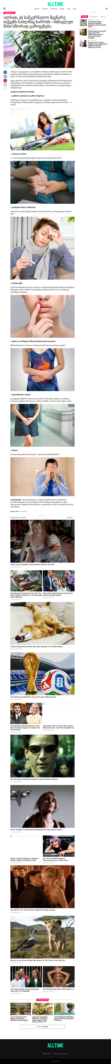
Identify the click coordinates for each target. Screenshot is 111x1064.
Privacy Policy (46, 1054)
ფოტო (75, 9)
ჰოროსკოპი (53, 9)
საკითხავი (45, 9)
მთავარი (36, 9)
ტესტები (62, 9)
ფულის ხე (24, 511)
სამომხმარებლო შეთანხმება (60, 1054)
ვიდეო (69, 9)
